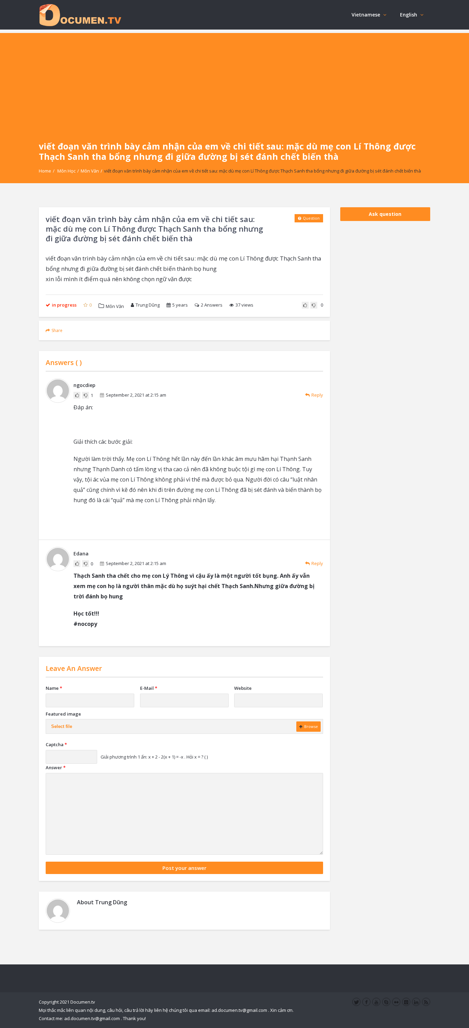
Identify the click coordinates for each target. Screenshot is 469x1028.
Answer (56, 767)
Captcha (56, 744)
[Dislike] (313, 305)
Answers (211, 305)
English (408, 14)
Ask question (385, 214)
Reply (317, 395)
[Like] (305, 305)
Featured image (63, 714)
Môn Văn (90, 171)
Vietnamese (366, 14)
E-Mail (148, 688)
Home (45, 171)
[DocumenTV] (80, 15)
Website (243, 688)
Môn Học (66, 171)
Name (54, 688)
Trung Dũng (148, 305)
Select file (61, 726)
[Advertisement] (234, 81)
